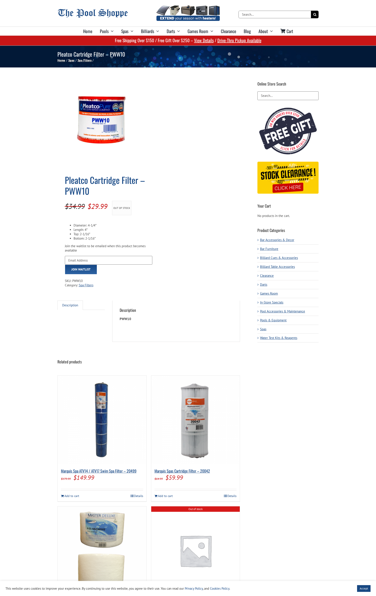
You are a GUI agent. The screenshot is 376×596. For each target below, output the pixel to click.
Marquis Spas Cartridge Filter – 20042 (182, 471)
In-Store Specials (271, 302)
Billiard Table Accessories (277, 267)
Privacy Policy (194, 588)
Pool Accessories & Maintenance (282, 311)
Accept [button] (364, 588)
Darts (263, 284)
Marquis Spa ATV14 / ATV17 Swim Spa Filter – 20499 (98, 471)
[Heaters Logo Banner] (188, 7)
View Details (204, 40)
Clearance (267, 276)
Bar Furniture (269, 249)
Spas (263, 329)
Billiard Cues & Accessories (279, 258)
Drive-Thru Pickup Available (239, 40)
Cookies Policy (219, 588)
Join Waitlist (81, 269)
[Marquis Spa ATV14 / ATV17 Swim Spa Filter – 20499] (102, 420)
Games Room (269, 293)
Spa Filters (86, 285)
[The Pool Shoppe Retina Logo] (92, 10)
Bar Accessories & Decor (277, 240)
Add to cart (71, 496)
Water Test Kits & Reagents (278, 338)
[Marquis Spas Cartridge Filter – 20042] (195, 420)
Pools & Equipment (273, 320)
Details (138, 496)
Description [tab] (70, 305)
